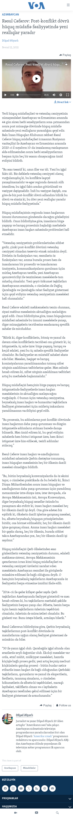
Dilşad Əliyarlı (10, 40)
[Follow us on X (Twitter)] (29, 788)
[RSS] (36, 788)
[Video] (16, 813)
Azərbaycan (10, 14)
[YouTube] (36, 813)
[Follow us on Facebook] (5, 788)
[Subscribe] (52, 788)
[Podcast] (44, 788)
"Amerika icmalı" (43, 736)
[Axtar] (57, 813)
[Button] (65, 55)
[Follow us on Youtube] (21, 788)
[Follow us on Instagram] (13, 788)
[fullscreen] (67, 94)
